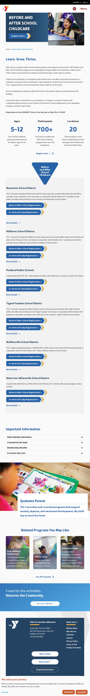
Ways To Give (45, 654)
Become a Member (45, 603)
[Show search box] (74, 8)
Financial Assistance (45, 669)
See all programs (43, 577)
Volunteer (70, 635)
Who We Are (71, 631)
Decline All (68, 692)
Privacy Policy (72, 641)
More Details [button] (11, 223)
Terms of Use (71, 644)
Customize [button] (5, 692)
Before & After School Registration (24, 205)
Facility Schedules (73, 648)
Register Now (42, 153)
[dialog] (45, 686)
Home (8, 49)
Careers (69, 638)
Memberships (71, 628)
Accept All (82, 692)
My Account (44, 661)
